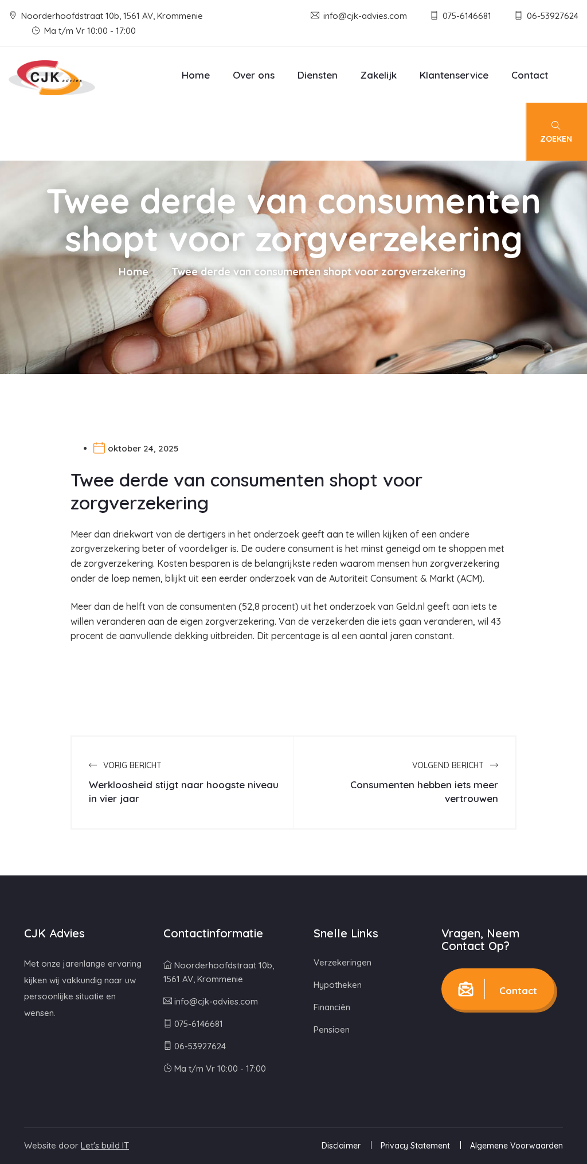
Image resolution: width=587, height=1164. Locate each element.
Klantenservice (454, 75)
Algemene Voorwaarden (516, 1145)
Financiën (332, 1007)
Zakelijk (379, 75)
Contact (529, 75)
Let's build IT (105, 1145)
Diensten (318, 75)
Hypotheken (338, 984)
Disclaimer (341, 1145)
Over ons (254, 75)
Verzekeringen (342, 962)
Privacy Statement (415, 1145)
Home (196, 75)
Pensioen (332, 1029)
